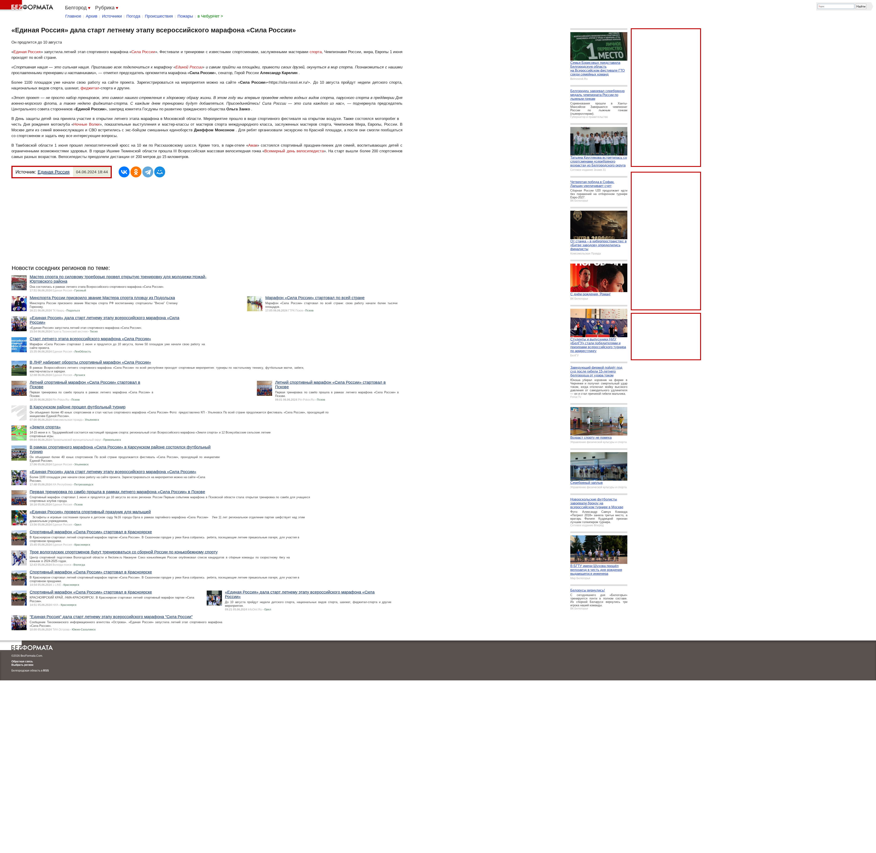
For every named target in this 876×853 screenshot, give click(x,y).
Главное (73, 16)
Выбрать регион (22, 664)
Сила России (143, 52)
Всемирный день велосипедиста (293, 151)
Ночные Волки (86, 124)
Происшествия (159, 16)
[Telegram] (147, 171)
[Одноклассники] (135, 171)
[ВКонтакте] (124, 171)
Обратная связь (22, 661)
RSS (46, 670)
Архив (91, 16)
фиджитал (90, 88)
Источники (112, 16)
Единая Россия (27, 52)
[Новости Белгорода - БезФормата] (27, 5)
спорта (316, 52)
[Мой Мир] (159, 171)
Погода (133, 16)
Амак (252, 145)
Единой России (188, 67)
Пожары (185, 16)
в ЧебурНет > (210, 16)
